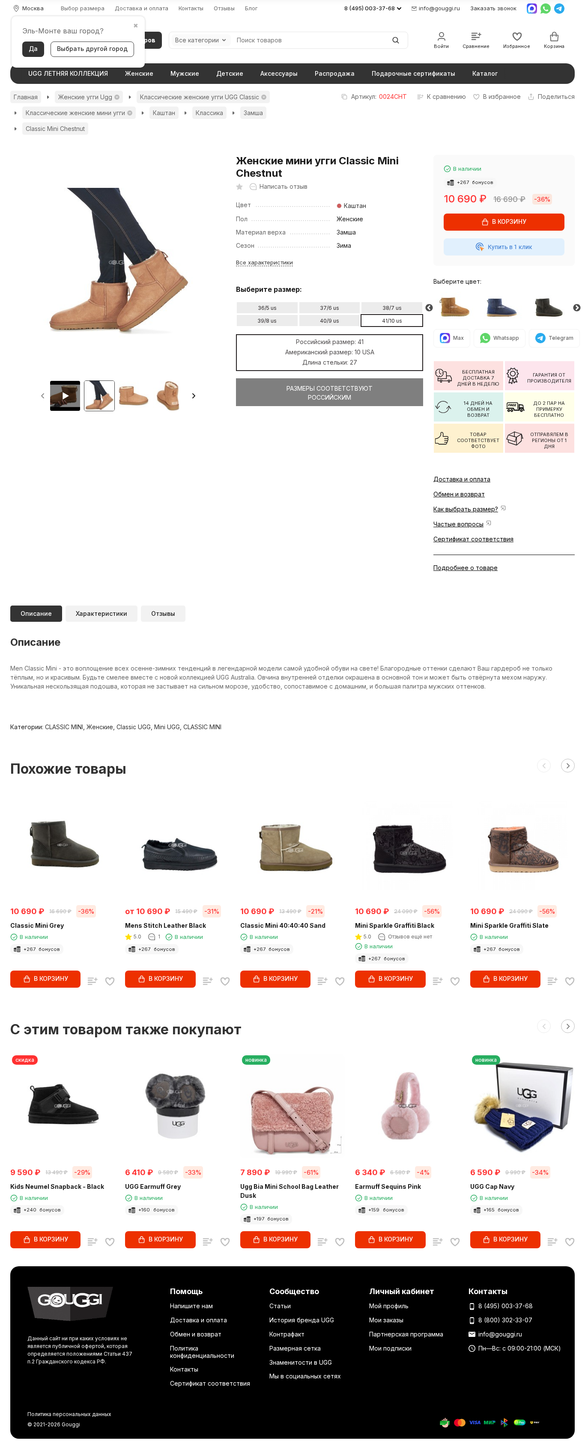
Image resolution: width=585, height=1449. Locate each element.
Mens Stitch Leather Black (165, 925)
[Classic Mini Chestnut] (457, 308)
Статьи (280, 1305)
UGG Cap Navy (492, 1186)
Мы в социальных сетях (305, 1376)
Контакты (191, 8)
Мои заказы (386, 1320)
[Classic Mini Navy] (504, 308)
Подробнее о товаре (465, 567)
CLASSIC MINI (64, 726)
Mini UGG (167, 726)
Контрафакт (286, 1334)
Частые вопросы (458, 524)
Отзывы (224, 8)
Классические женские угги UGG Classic (199, 97)
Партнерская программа (406, 1334)
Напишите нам (191, 1305)
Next (577, 308)
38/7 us (392, 308)
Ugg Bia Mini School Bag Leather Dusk (289, 1191)
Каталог (485, 73)
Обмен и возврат (459, 494)
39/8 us (267, 321)
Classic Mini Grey (37, 925)
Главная (26, 97)
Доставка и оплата (141, 8)
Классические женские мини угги (75, 112)
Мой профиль (389, 1305)
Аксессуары (279, 73)
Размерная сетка (295, 1348)
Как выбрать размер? (465, 509)
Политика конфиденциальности (202, 1352)
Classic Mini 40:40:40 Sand (282, 925)
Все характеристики (264, 262)
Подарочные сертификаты (413, 73)
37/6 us (329, 308)
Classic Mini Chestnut (55, 128)
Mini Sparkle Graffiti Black (394, 925)
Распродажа (335, 73)
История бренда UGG (301, 1320)
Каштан (164, 112)
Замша (253, 112)
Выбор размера (82, 8)
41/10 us (392, 321)
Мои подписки (390, 1348)
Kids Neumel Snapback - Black (57, 1186)
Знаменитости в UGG (300, 1362)
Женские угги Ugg (85, 97)
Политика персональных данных (69, 1414)
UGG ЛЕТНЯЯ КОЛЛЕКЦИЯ (68, 73)
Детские (229, 73)
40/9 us (329, 321)
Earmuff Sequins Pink (388, 1186)
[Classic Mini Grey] (551, 308)
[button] (193, 395)
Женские (139, 73)
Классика (209, 112)
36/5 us (267, 308)
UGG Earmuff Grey (153, 1186)
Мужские (184, 73)
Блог (251, 8)
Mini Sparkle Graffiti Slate (509, 925)
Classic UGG (133, 726)
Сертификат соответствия (473, 539)
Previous (429, 308)
